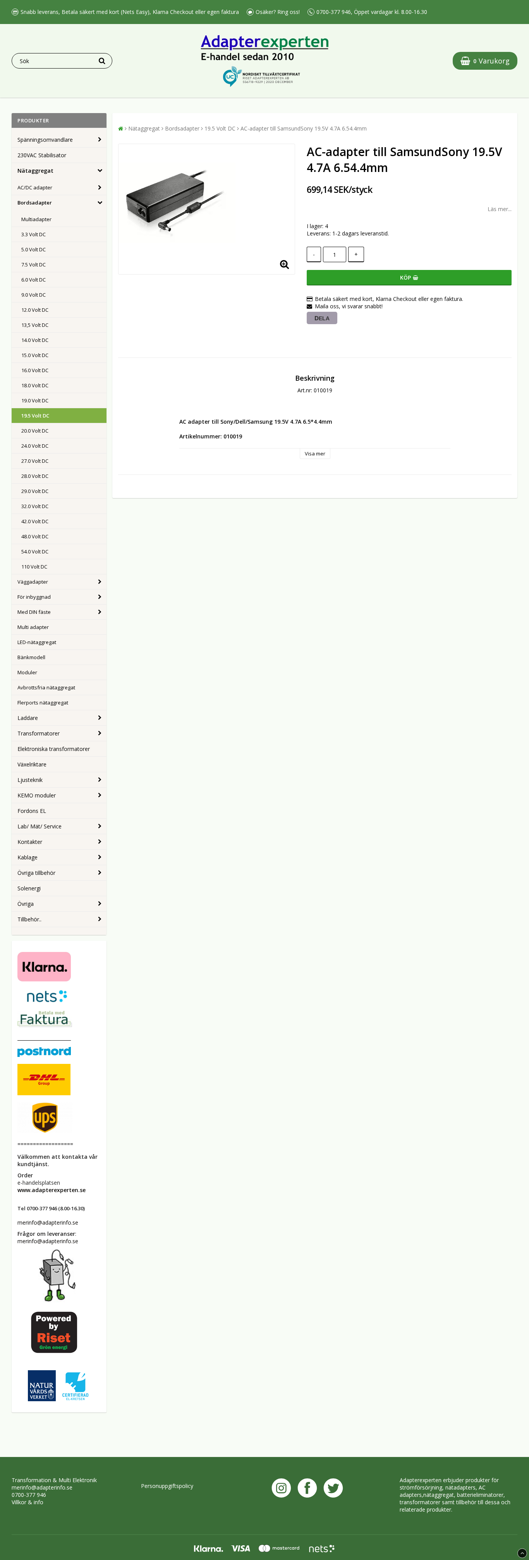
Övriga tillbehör (36, 872)
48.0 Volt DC (34, 536)
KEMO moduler (36, 795)
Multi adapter (33, 627)
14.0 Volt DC (34, 340)
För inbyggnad (34, 596)
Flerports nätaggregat (42, 702)
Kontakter (29, 841)
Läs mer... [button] (500, 209)
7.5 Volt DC (33, 264)
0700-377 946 (29, 1494)
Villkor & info (27, 1502)
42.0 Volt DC (34, 521)
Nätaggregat (35, 170)
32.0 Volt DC (34, 506)
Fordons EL (31, 810)
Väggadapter (32, 581)
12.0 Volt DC (34, 309)
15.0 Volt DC (34, 355)
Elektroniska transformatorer (53, 749)
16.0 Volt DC (34, 370)
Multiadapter (36, 219)
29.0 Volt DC (34, 491)
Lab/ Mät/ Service (39, 826)
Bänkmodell (31, 657)
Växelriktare (31, 764)
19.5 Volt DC (35, 415)
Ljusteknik (30, 779)
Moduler (27, 672)
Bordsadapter (34, 202)
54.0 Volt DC (34, 551)
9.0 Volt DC (33, 294)
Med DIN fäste (34, 611)
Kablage (27, 857)
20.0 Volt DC (34, 430)
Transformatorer (38, 733)
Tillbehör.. (29, 919)
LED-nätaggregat (36, 642)
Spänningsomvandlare (45, 139)
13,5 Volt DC (34, 324)
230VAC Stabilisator (41, 155)
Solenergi (29, 888)
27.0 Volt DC (34, 460)
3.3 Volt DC (33, 234)
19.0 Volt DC (34, 400)
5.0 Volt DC (33, 249)
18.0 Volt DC (34, 385)
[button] (485, 60)
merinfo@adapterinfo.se (42, 1487)
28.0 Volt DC (34, 475)
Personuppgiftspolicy (167, 1486)
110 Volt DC (34, 566)
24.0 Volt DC (34, 445)
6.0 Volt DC (33, 279)
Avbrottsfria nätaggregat (46, 687)
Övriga (25, 903)
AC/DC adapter (34, 187)
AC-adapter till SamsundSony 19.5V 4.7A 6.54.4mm (303, 128)
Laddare (27, 718)
